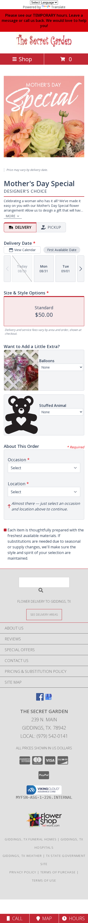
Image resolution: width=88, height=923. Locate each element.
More (10, 216)
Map (46, 918)
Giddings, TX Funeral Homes (31, 839)
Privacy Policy (22, 872)
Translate (58, 7)
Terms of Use (44, 880)
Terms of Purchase (58, 872)
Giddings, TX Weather (22, 856)
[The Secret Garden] (44, 46)
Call (16, 918)
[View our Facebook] (40, 699)
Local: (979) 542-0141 (44, 736)
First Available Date (62, 250)
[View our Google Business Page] (48, 699)
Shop (25, 59)
